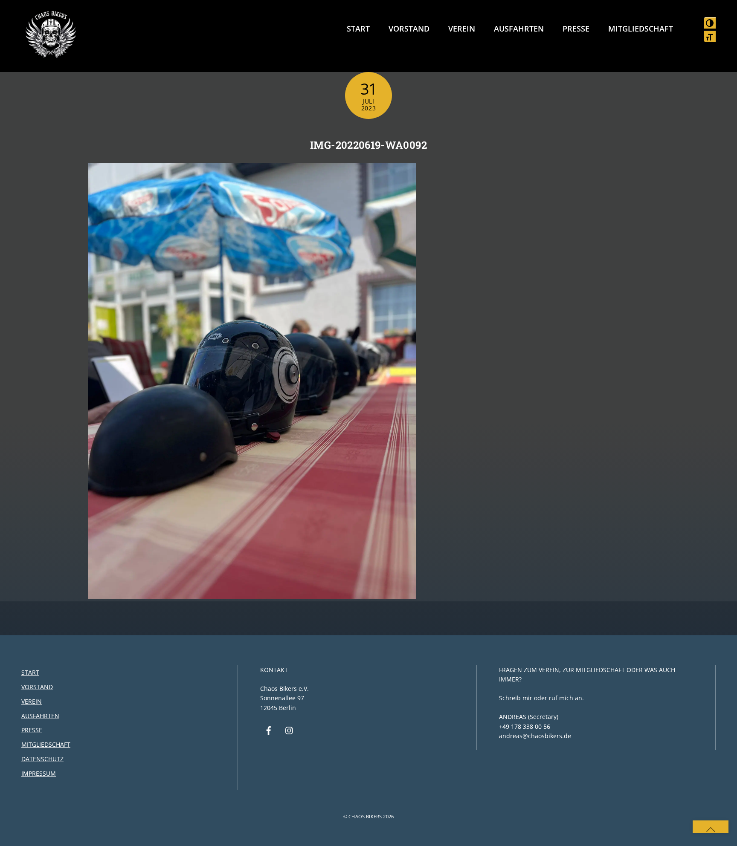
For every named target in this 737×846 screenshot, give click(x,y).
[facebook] (268, 730)
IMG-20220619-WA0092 (368, 145)
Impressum (38, 773)
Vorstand (409, 28)
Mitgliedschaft (640, 28)
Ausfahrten (519, 28)
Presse (576, 28)
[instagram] (289, 730)
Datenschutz (42, 759)
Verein (461, 28)
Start (358, 28)
